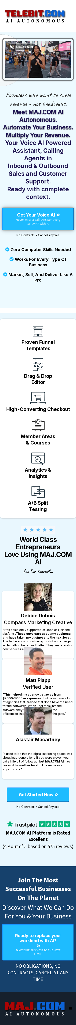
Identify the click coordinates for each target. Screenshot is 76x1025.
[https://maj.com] (35, 1008)
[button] (70, 16)
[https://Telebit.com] (35, 15)
